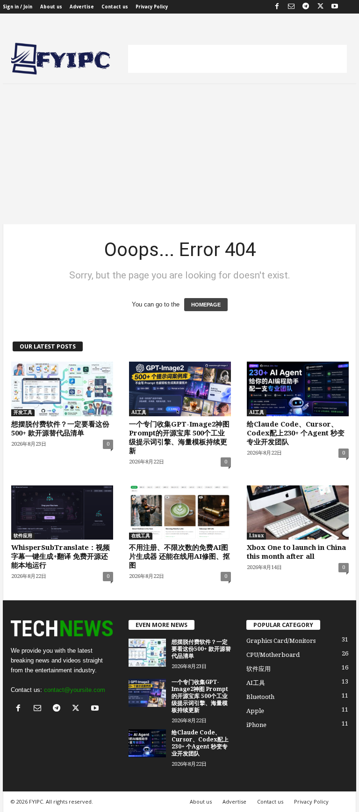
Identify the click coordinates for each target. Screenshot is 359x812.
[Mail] (291, 7)
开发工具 (23, 412)
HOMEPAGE (206, 304)
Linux (256, 535)
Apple (255, 710)
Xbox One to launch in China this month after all (296, 552)
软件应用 (23, 535)
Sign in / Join (17, 6)
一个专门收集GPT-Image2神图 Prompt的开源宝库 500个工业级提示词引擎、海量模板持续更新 (179, 437)
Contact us (114, 6)
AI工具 (138, 412)
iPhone (256, 724)
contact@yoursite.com (74, 689)
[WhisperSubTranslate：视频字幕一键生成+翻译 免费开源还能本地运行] (62, 512)
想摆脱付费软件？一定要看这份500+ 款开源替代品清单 (60, 428)
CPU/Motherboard (273, 654)
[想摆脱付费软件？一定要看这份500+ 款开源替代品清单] (62, 389)
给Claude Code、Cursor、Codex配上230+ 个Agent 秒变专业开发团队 (296, 433)
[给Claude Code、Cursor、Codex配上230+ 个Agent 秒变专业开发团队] (298, 389)
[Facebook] (276, 7)
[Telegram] (305, 7)
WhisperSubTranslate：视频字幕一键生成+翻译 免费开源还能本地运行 (60, 556)
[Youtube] (334, 7)
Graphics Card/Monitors (281, 640)
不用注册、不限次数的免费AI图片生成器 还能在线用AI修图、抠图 (179, 556)
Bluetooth (260, 696)
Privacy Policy (152, 6)
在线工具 (140, 535)
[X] (320, 7)
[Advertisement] (237, 59)
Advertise (82, 6)
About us (51, 6)
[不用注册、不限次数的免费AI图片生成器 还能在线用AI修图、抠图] (180, 512)
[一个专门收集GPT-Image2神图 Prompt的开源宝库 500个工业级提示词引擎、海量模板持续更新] (180, 389)
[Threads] (349, 7)
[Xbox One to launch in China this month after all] (298, 512)
